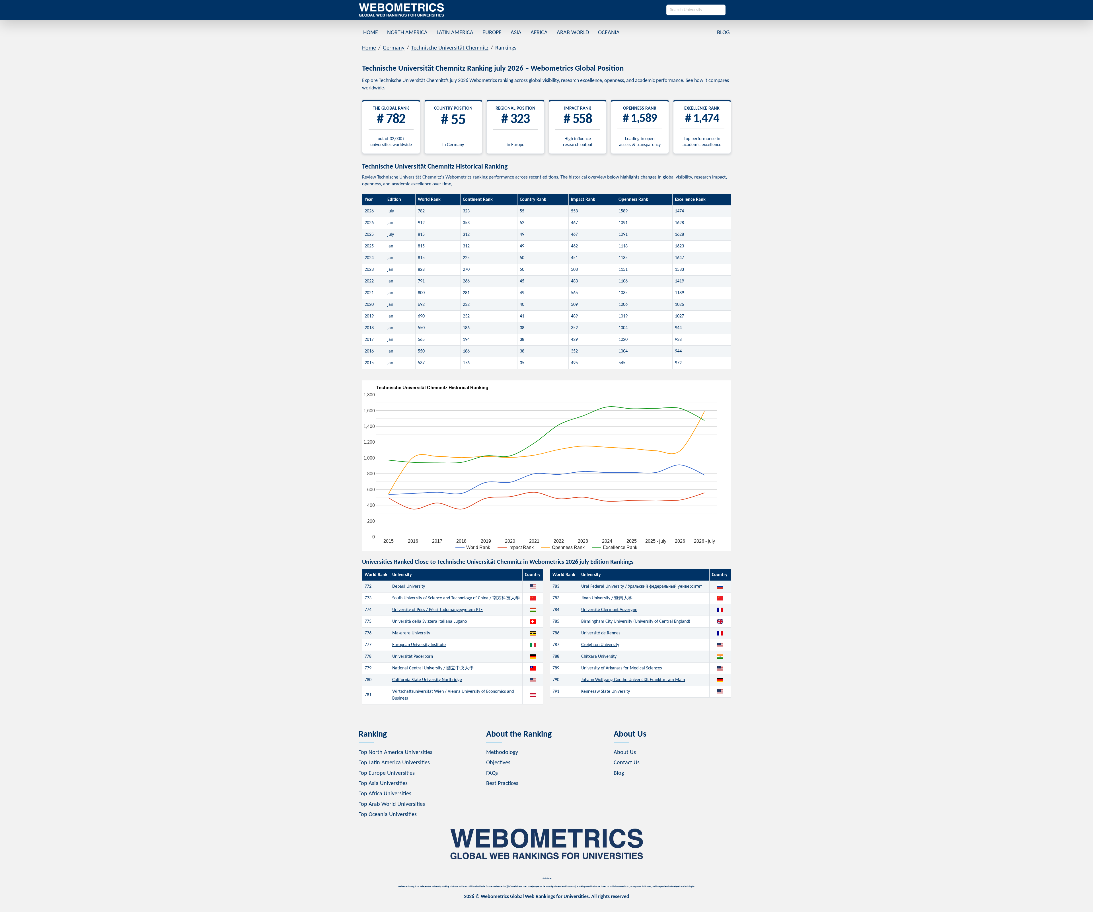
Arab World (573, 33)
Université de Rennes (600, 633)
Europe (492, 33)
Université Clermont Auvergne (609, 610)
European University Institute (419, 645)
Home (370, 33)
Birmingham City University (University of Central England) (635, 621)
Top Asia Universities (383, 783)
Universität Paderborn (412, 656)
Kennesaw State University (605, 691)
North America (407, 33)
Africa (539, 33)
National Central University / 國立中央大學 (433, 668)
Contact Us (627, 763)
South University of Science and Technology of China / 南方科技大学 (456, 598)
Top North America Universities (395, 752)
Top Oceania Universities (388, 814)
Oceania (609, 33)
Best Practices (502, 783)
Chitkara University (599, 656)
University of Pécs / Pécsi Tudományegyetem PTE (437, 610)
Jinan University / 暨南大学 (606, 598)
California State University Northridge (427, 680)
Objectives (498, 763)
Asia (516, 33)
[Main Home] (401, 10)
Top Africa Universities (385, 794)
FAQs (492, 773)
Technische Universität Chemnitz (449, 48)
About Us (625, 752)
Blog (723, 33)
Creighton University (600, 645)
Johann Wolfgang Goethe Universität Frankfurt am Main (633, 680)
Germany (393, 48)
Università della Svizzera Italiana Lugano (429, 621)
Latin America (455, 33)
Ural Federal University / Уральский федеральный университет (641, 586)
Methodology (502, 752)
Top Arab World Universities (392, 804)
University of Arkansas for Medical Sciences (621, 668)
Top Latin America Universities (394, 763)
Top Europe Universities (387, 773)
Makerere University (411, 633)
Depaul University (408, 586)
